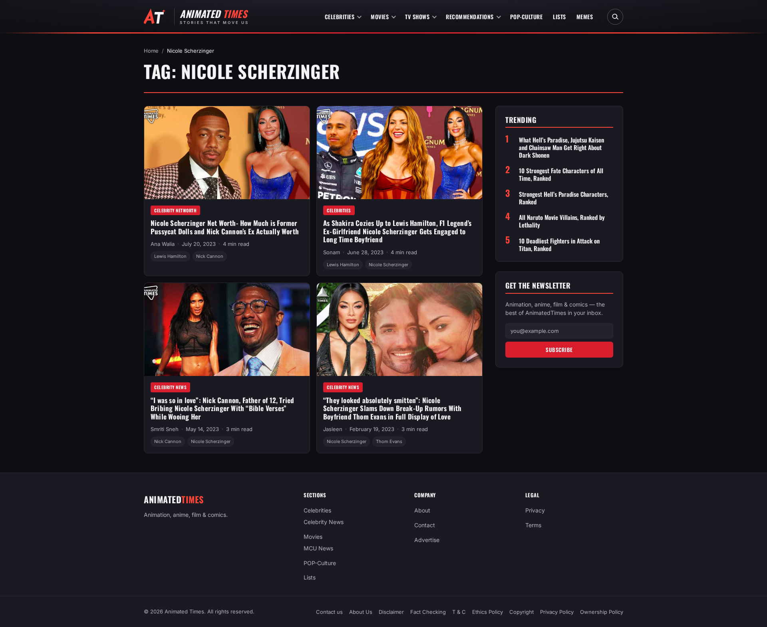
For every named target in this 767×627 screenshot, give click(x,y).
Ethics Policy (487, 612)
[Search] (615, 17)
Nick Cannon (209, 256)
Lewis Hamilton (170, 256)
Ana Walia (163, 244)
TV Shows (417, 16)
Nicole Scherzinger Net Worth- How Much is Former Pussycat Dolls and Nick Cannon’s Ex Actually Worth (225, 227)
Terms (533, 525)
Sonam (331, 252)
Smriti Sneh (165, 429)
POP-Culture (526, 16)
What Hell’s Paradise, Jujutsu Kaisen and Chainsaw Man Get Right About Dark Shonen (561, 147)
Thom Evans (389, 441)
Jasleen (332, 429)
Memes (584, 16)
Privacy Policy (557, 612)
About (422, 510)
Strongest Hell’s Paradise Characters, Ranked (563, 198)
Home (151, 50)
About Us (360, 612)
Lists (559, 16)
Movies (380, 16)
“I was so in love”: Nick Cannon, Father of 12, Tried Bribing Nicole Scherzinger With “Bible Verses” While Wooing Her (222, 408)
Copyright (521, 612)
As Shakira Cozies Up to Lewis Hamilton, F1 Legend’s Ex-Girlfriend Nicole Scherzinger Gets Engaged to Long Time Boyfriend (397, 231)
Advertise (426, 539)
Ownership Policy (601, 612)
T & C (459, 612)
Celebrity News (170, 387)
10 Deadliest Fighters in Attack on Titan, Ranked (559, 244)
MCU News (318, 548)
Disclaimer (391, 612)
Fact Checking (428, 612)
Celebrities (340, 16)
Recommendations (470, 16)
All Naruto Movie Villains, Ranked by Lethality (562, 221)
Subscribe (559, 350)
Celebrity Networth (175, 210)
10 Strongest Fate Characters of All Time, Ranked (561, 174)
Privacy (535, 510)
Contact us (329, 612)
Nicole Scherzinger (388, 264)
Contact (424, 525)
